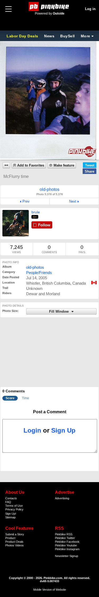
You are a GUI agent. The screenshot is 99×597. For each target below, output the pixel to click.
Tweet (89, 165)
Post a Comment (49, 412)
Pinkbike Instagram (67, 549)
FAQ (8, 502)
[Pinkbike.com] (49, 6)
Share (89, 171)
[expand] (6, 165)
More (85, 36)
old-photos (35, 267)
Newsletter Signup (66, 556)
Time (25, 398)
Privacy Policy (14, 509)
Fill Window (59, 311)
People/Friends (39, 272)
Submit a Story (14, 534)
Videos (19, 545)
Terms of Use (14, 505)
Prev (26, 201)
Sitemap (10, 517)
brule (35, 212)
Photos (9, 545)
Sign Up (63, 430)
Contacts (11, 498)
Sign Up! (10, 513)
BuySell (67, 36)
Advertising (62, 498)
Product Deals (14, 541)
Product (10, 538)
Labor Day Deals (23, 36)
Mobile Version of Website (49, 589)
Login (32, 430)
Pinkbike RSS (63, 534)
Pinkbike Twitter (65, 538)
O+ (35, 217)
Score (10, 398)
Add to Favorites (30, 165)
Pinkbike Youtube (66, 545)
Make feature (64, 165)
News (49, 36)
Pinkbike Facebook (67, 541)
